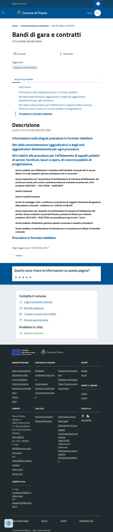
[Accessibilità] (8, 523)
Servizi (44, 520)
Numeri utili (17, 474)
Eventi (84, 398)
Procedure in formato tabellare (34, 238)
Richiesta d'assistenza (67, 459)
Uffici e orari (17, 469)
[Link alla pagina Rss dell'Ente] (88, 416)
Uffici (14, 401)
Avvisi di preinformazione (27, 196)
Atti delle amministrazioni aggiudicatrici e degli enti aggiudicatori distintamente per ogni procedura (48, 147)
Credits (63, 520)
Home (15, 25)
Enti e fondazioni (19, 379)
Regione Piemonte (19, 3)
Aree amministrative (21, 370)
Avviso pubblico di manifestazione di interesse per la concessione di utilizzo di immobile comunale (57, 230)
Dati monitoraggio (20, 520)
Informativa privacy (67, 416)
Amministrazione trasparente (35, 25)
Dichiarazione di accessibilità (67, 428)
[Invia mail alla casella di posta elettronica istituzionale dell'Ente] (22, 450)
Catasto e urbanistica (44, 388)
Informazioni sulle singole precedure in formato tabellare (52, 138)
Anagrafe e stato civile (45, 377)
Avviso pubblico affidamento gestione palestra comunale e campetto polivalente (54, 223)
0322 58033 (18, 437)
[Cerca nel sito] (96, 13)
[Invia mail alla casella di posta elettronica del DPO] (22, 494)
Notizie (84, 370)
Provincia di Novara (44, 416)
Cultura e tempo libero (44, 395)
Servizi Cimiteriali (23, 191)
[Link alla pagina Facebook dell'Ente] (82, 416)
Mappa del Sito (86, 520)
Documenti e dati (20, 375)
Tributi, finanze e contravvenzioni (68, 386)
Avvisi (84, 375)
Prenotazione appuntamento (67, 452)
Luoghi (84, 393)
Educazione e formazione (67, 373)
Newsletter (86, 420)
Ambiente (39, 370)
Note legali (63, 421)
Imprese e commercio (68, 379)
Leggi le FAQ (64, 440)
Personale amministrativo (21, 390)
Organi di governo (20, 384)
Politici (15, 397)
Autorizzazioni (41, 384)
